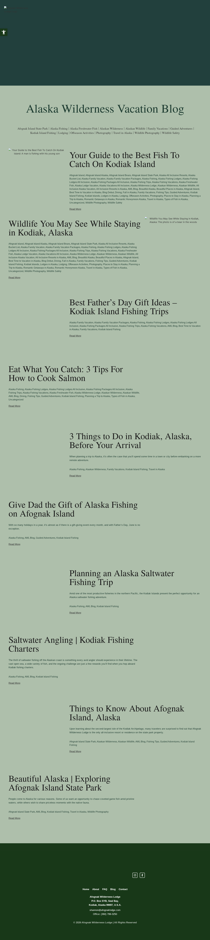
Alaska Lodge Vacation (86, 185)
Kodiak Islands (92, 196)
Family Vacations (146, 192)
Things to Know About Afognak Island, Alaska (126, 712)
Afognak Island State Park (145, 175)
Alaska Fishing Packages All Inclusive (110, 182)
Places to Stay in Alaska (176, 196)
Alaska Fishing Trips (140, 182)
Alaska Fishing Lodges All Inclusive (67, 389)
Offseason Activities (139, 196)
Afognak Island (77, 175)
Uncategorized (76, 202)
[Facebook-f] (183, 13)
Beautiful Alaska (147, 189)
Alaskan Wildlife (187, 185)
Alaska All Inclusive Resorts (173, 175)
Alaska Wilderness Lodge (144, 185)
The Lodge (85, 12)
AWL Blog (133, 189)
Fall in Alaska (130, 192)
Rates (111, 12)
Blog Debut (108, 192)
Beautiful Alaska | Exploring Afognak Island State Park (59, 782)
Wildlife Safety (115, 202)
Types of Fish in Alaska (176, 199)
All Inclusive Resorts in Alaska (111, 189)
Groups (124, 12)
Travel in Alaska (155, 199)
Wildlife (68, 12)
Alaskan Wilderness (168, 185)
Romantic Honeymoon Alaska (131, 199)
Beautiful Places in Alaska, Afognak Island (178, 189)
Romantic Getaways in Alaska (99, 199)
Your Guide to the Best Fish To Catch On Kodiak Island (124, 159)
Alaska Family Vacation (93, 178)
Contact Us (141, 12)
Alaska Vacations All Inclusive (114, 185)
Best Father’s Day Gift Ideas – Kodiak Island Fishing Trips (123, 306)
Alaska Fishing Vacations (165, 182)
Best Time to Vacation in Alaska (85, 192)
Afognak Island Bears (120, 175)
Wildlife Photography (95, 202)
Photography (156, 196)
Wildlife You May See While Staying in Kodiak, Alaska (75, 227)
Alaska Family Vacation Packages (123, 178)
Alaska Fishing (149, 178)
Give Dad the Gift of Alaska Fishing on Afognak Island (73, 508)
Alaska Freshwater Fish (61, 393)
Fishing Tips (162, 192)
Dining (118, 192)
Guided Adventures (179, 192)
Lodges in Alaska (109, 196)
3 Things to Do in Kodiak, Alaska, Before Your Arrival (130, 440)
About (100, 12)
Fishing (54, 12)
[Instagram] (178, 13)
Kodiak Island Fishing (109, 329)
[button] (3, 32)
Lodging (124, 196)
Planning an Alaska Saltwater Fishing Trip (121, 577)
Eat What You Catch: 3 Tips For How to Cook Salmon (66, 373)
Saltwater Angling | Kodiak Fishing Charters (71, 644)
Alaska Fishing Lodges (169, 178)
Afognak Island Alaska (97, 175)
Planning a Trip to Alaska (97, 396)
